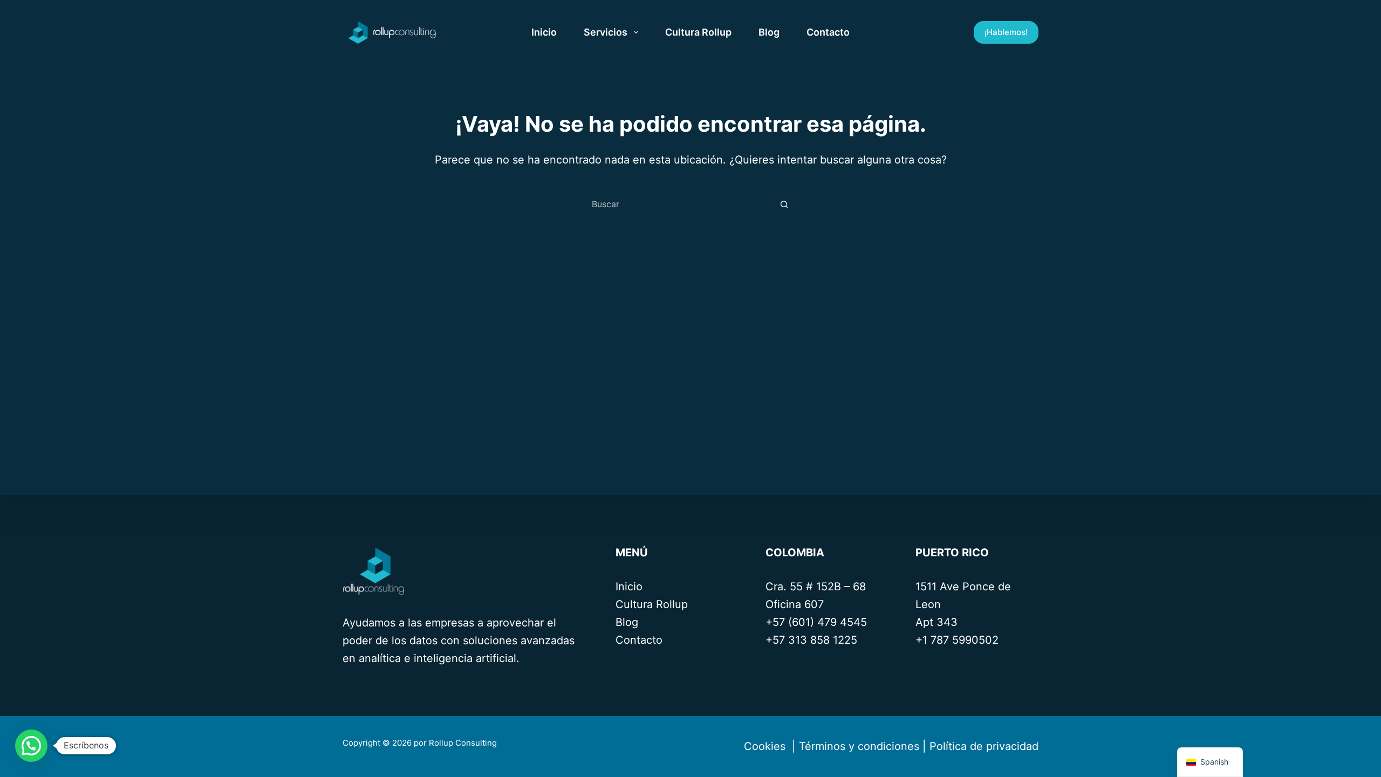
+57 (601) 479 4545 (816, 622)
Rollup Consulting (464, 743)
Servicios (605, 32)
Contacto (828, 32)
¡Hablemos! (1006, 32)
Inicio (544, 32)
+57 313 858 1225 (811, 639)
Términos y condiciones (859, 746)
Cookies (763, 746)
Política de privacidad (983, 746)
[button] (31, 746)
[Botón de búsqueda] (783, 203)
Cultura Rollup (698, 32)
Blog (769, 32)
